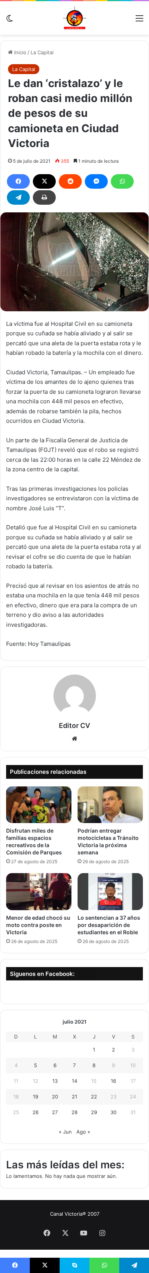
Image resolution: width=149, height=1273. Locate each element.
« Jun (65, 1132)
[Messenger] (96, 181)
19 (35, 1096)
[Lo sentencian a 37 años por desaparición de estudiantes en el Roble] (110, 891)
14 (74, 1081)
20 (55, 1096)
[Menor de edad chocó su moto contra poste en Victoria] (38, 891)
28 (74, 1112)
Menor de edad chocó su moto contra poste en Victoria (38, 924)
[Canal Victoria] (74, 17)
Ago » (83, 1132)
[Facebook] (18, 181)
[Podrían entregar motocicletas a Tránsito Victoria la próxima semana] (110, 804)
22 (94, 1096)
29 (94, 1112)
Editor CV (74, 725)
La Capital (42, 52)
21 (74, 1096)
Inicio (19, 52)
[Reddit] (70, 181)
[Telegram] (18, 197)
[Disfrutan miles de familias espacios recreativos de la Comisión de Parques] (38, 804)
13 (55, 1081)
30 (113, 1112)
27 (55, 1112)
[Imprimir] (44, 197)
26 (35, 1112)
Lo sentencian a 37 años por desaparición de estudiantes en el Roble (109, 924)
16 (113, 1081)
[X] (44, 181)
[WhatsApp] (122, 181)
